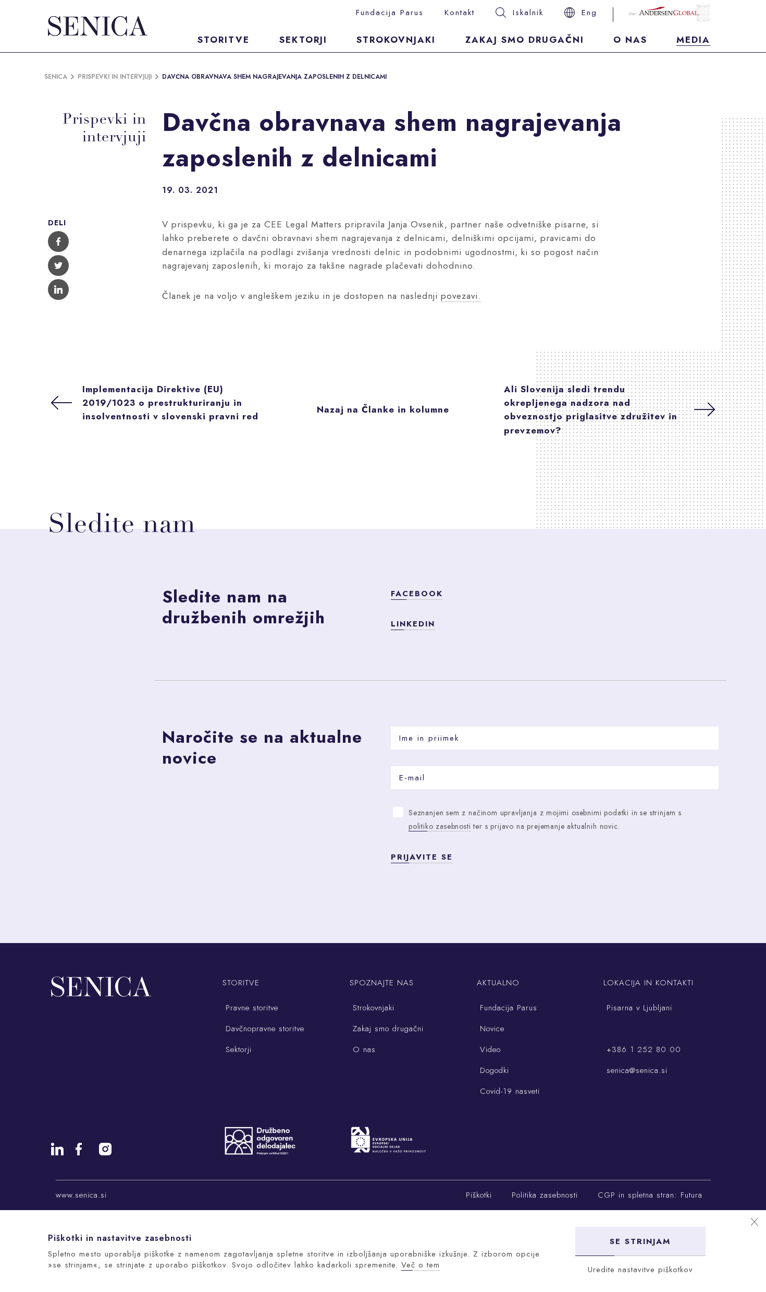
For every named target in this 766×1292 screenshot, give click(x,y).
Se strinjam (640, 1241)
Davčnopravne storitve (263, 1028)
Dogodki (493, 1070)
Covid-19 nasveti (508, 1091)
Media (693, 39)
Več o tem (420, 1265)
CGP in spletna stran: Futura (650, 1195)
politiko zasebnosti (440, 826)
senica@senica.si (635, 1070)
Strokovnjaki (396, 39)
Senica (55, 76)
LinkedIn (413, 624)
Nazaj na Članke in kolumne (383, 409)
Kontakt (459, 12)
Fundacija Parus (390, 12)
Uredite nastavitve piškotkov (640, 1269)
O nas (630, 39)
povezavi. (461, 295)
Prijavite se (422, 857)
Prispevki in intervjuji (115, 76)
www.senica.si (81, 1195)
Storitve (223, 39)
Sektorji (303, 39)
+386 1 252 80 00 (642, 1049)
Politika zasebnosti (545, 1195)
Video (489, 1049)
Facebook (417, 593)
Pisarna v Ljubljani (637, 1007)
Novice (490, 1028)
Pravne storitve (250, 1007)
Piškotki (479, 1195)
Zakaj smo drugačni (524, 39)
